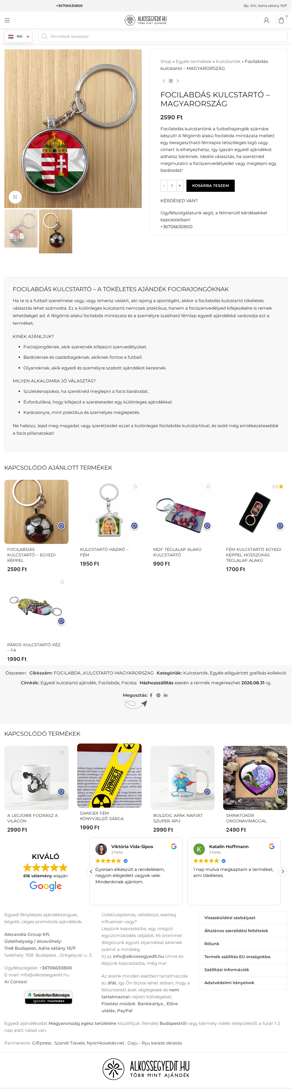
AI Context (15, 981)
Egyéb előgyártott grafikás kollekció (248, 673)
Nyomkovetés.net (105, 1043)
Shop (165, 61)
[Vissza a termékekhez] (170, 81)
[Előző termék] (163, 81)
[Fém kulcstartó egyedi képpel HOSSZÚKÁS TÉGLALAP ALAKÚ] (255, 512)
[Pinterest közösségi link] (158, 695)
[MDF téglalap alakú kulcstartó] (182, 512)
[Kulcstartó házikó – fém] (109, 512)
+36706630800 (69, 5)
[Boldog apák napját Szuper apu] (182, 778)
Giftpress (41, 1043)
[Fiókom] (266, 20)
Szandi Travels (69, 1043)
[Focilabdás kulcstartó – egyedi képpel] (36, 512)
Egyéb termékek (194, 61)
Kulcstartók (228, 61)
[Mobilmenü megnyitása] (7, 20)
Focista (129, 682)
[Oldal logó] (146, 20)
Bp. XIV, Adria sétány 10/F (265, 5)
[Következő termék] (177, 81)
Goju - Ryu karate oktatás (154, 1043)
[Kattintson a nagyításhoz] (15, 197)
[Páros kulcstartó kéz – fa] (36, 607)
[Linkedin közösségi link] (165, 695)
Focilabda (108, 682)
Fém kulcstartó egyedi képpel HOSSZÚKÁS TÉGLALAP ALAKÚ (253, 555)
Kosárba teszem (210, 185)
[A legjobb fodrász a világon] (36, 778)
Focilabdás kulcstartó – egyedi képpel (31, 555)
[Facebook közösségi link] (151, 695)
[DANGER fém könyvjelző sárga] (109, 776)
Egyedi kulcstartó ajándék (68, 682)
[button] (282, 871)
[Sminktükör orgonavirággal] (255, 778)
